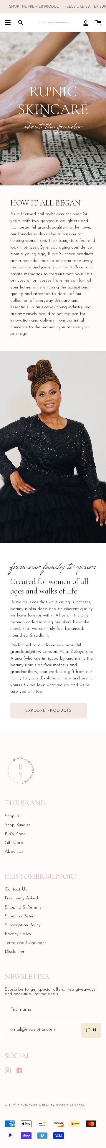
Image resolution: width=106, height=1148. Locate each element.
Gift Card (14, 843)
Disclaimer (14, 952)
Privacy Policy (18, 934)
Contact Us (16, 889)
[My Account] (85, 22)
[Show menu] (8, 22)
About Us (14, 851)
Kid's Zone (15, 834)
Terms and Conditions (25, 943)
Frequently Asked (21, 898)
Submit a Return (20, 916)
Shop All (13, 816)
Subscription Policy (23, 925)
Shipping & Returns (23, 907)
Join (91, 1030)
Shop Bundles (18, 825)
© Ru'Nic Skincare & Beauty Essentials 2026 (44, 1105)
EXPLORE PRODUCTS (48, 710)
